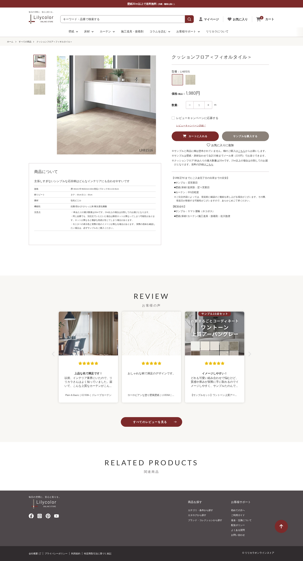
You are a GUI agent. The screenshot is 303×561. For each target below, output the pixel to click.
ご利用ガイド (238, 515)
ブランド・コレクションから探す (205, 520)
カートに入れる (198, 136)
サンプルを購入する (245, 136)
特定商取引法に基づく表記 (97, 553)
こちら (241, 150)
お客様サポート (186, 31)
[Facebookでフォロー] (31, 517)
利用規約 (75, 553)
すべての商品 (25, 41)
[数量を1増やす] (208, 105)
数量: (175, 105)
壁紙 (71, 31)
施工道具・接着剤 (132, 31)
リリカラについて (217, 31)
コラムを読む (158, 31)
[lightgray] (177, 79)
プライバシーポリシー (56, 553)
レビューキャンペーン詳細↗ (191, 125)
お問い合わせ (238, 534)
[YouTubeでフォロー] (56, 517)
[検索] (189, 19)
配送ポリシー (238, 525)
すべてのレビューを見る (150, 421)
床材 (87, 31)
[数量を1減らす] (189, 105)
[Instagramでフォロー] (39, 517)
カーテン (105, 31)
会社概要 (33, 553)
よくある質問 (238, 530)
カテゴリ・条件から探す (200, 510)
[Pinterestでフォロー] (48, 517)
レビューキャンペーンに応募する (197, 118)
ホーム (10, 41)
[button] (54, 354)
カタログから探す (197, 515)
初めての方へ (238, 510)
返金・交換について (241, 520)
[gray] (190, 79)
